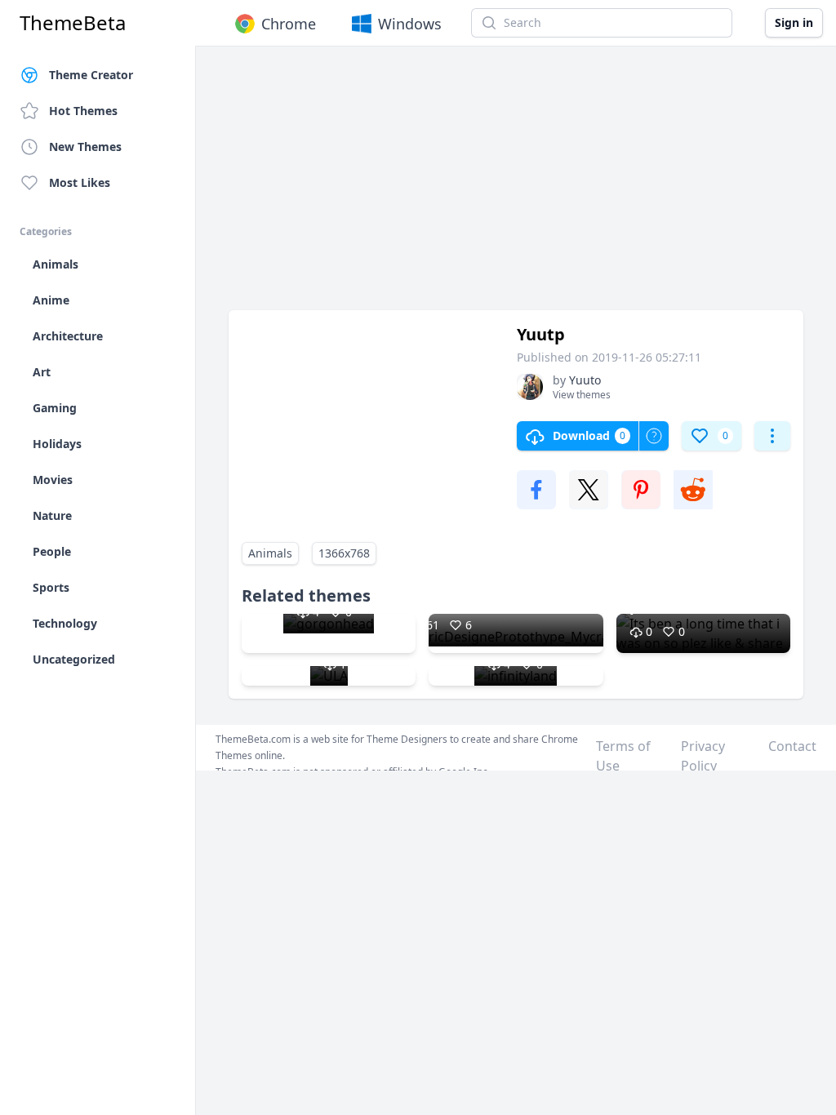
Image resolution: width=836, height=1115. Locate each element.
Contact (792, 746)
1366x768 (344, 553)
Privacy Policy (703, 756)
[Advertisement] (516, 186)
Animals (270, 553)
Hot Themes (83, 110)
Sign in (794, 22)
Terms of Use (623, 756)
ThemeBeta (73, 23)
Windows (410, 23)
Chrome (288, 23)
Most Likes (79, 182)
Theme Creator (91, 74)
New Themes (85, 146)
